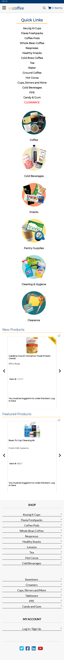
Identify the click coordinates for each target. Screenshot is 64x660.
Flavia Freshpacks (31, 520)
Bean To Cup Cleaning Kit (22, 440)
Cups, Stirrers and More (31, 590)
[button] (31, 330)
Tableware (31, 595)
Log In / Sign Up (31, 629)
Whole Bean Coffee (32, 530)
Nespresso (31, 536)
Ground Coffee (32, 72)
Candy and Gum (31, 606)
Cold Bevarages (31, 563)
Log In (4, 1)
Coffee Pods (31, 525)
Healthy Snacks (31, 541)
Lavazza (32, 547)
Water (32, 67)
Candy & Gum (32, 97)
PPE (32, 92)
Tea (32, 62)
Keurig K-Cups (31, 514)
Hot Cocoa (32, 77)
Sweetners (31, 579)
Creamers (32, 585)
